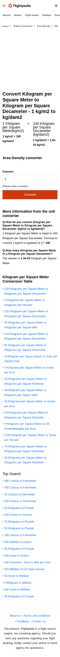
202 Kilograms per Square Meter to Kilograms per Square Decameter (26, 314)
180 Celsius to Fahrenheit (20, 480)
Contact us (39, 621)
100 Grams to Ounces (18, 514)
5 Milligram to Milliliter (18, 582)
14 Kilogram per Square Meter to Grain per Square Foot (30, 359)
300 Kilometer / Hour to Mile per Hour (27, 562)
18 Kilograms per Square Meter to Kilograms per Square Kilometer (25, 460)
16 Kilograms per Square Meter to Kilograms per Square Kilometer (25, 381)
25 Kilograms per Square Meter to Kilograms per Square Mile (25, 325)
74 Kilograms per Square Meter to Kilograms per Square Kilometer (25, 449)
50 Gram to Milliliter (16, 576)
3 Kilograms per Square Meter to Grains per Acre (29, 370)
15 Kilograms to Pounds (19, 521)
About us (15, 615)
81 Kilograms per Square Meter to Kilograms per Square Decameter (25, 348)
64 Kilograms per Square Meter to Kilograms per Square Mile (25, 393)
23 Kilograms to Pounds (19, 508)
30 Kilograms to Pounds (19, 548)
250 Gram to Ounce (16, 555)
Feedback (23, 621)
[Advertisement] (30, 61)
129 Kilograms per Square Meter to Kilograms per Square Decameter (26, 291)
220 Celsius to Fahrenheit (20, 501)
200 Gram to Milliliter (17, 589)
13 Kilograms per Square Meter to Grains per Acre (30, 404)
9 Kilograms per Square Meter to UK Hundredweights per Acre (27, 426)
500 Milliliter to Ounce (18, 542)
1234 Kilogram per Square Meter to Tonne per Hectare (30, 437)
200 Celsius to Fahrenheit (20, 487)
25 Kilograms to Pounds (19, 596)
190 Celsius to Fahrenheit (20, 535)
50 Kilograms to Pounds (19, 528)
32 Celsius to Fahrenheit (19, 494)
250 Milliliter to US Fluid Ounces (24, 569)
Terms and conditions (37, 615)
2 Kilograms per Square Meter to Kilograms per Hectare (24, 302)
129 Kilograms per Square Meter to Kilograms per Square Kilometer (26, 415)
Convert (30, 194)
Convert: (8, 171)
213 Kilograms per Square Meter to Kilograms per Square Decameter (26, 336)
